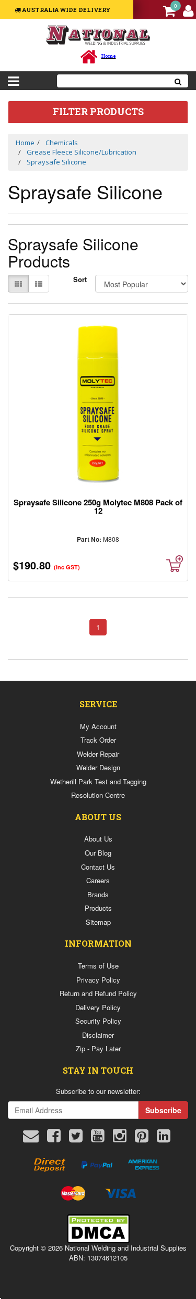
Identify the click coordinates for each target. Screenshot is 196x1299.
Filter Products (98, 112)
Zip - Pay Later (98, 1048)
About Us (98, 839)
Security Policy (98, 1021)
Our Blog (98, 853)
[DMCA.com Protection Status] (98, 1227)
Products (98, 908)
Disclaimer (98, 1035)
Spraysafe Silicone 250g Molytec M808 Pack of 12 (98, 506)
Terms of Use (98, 966)
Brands (98, 894)
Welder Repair (98, 754)
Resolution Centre (98, 795)
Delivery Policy (98, 1007)
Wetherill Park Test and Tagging (98, 781)
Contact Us (98, 867)
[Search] (178, 80)
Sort (80, 279)
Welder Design (98, 767)
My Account (98, 726)
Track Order (98, 740)
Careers (98, 880)
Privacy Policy (98, 980)
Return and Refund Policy (98, 993)
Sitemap (98, 922)
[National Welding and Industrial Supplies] (98, 35)
